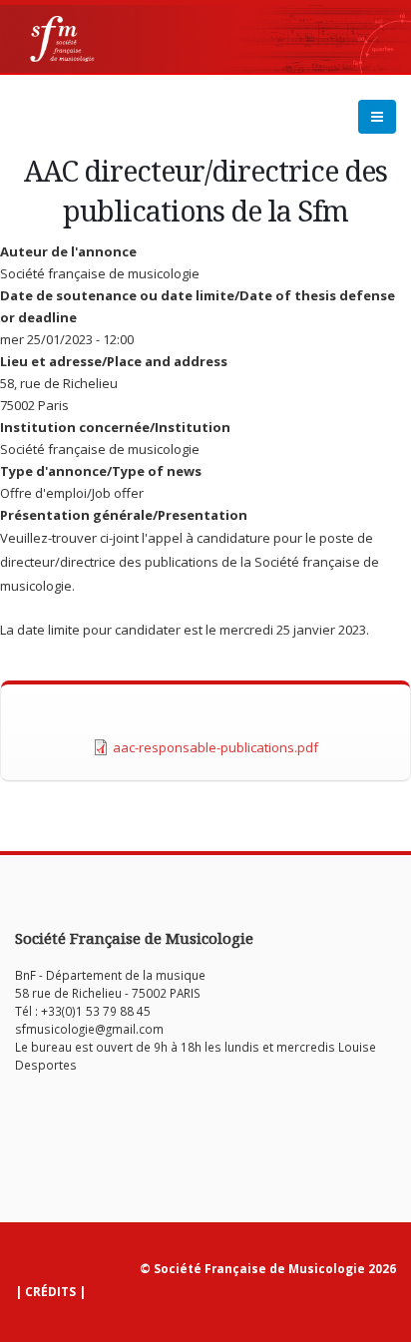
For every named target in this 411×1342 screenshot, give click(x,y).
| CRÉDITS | (50, 1291)
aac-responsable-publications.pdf (215, 747)
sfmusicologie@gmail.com (89, 1029)
